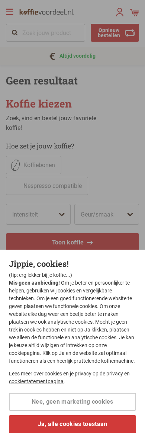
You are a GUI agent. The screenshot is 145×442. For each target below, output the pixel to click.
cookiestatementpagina (36, 381)
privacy (114, 374)
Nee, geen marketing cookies (72, 401)
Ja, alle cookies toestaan (72, 423)
